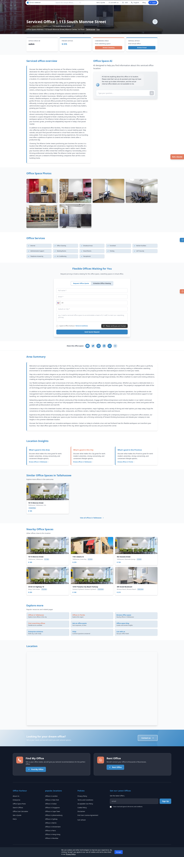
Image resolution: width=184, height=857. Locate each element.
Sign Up (165, 801)
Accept (118, 852)
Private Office (67, 41)
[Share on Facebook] (87, 346)
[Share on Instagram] (98, 346)
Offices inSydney (51, 819)
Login (154, 2)
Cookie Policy (82, 808)
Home (28, 26)
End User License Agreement (88, 815)
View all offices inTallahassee (90, 518)
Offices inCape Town (52, 811)
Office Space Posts (19, 804)
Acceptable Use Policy (85, 804)
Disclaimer (81, 811)
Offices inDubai (51, 804)
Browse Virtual (142, 48)
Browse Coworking (108, 48)
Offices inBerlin (51, 823)
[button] (58, 303)
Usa (98, 29)
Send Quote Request (92, 332)
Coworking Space (102, 41)
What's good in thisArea (39, 450)
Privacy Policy (82, 796)
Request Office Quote (81, 283)
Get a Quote (177, 157)
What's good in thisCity (83, 450)
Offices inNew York (52, 800)
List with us (114, 2)
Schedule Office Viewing (102, 283)
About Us (16, 796)
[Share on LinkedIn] (104, 346)
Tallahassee (47, 26)
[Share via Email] (115, 346)
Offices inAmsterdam (53, 827)
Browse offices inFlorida (125, 462)
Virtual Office (134, 41)
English (136, 2)
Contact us (146, 738)
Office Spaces (37, 26)
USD (126, 2)
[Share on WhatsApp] (110, 346)
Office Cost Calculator (20, 811)
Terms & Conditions (81, 326)
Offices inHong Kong (52, 834)
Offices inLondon (51, 796)
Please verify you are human (116, 326)
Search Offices (18, 808)
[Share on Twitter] (93, 346)
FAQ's (15, 819)
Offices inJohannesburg (53, 815)
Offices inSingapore (52, 808)
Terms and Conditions (85, 800)
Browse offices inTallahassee (38, 462)
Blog (144, 2)
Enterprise (16, 800)
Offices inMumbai (51, 838)
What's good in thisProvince (130, 450)
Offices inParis (50, 831)
